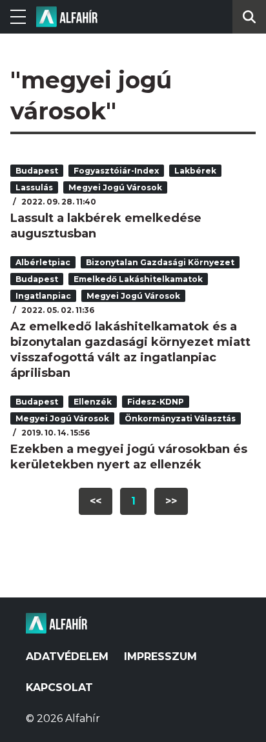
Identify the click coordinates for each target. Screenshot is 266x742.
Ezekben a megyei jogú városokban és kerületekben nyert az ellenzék (128, 457)
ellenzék (93, 401)
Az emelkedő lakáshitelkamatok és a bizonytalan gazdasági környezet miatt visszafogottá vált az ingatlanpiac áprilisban (130, 349)
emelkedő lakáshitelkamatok (138, 279)
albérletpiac (42, 262)
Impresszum (160, 656)
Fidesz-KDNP (155, 401)
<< (95, 501)
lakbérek (195, 170)
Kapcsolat (59, 687)
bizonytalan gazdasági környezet (160, 262)
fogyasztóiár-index (116, 170)
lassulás (34, 187)
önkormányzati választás (180, 418)
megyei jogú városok (115, 187)
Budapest (36, 170)
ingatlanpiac (43, 296)
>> (171, 501)
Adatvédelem (67, 656)
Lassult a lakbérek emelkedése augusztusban (105, 226)
